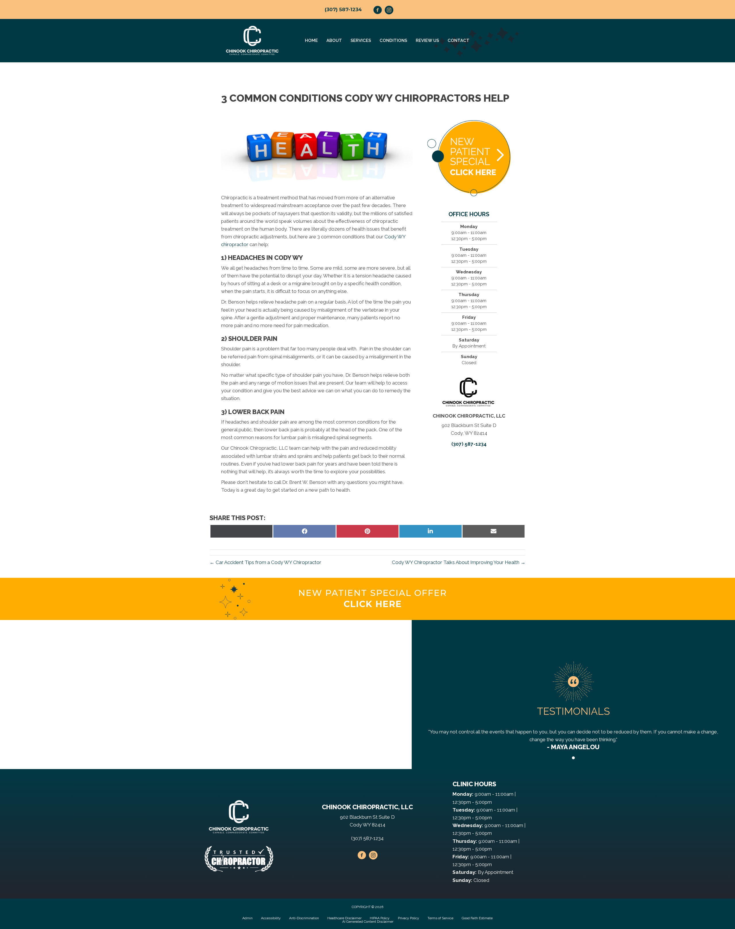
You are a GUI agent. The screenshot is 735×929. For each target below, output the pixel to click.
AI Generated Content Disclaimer (367, 921)
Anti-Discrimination (304, 918)
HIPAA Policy (380, 918)
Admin (247, 918)
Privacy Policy (408, 918)
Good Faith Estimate (477, 918)
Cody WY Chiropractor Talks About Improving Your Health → (458, 562)
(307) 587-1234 (343, 9)
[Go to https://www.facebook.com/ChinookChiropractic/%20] (377, 11)
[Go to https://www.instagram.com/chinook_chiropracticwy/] (389, 11)
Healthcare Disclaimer (344, 918)
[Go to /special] (373, 598)
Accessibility (271, 918)
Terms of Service (440, 918)
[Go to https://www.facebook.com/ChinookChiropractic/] (361, 856)
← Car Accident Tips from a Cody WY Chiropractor (265, 562)
